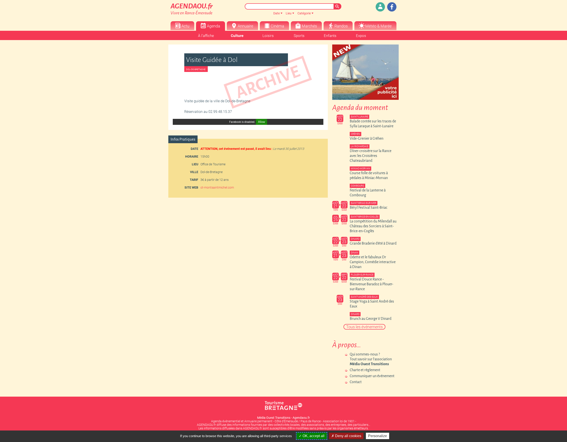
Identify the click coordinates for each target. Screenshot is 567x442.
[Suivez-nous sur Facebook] (391, 7)
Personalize (377, 436)
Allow (261, 122)
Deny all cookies (347, 436)
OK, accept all (313, 436)
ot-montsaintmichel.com (217, 187)
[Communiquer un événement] (380, 7)
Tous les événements (364, 326)
